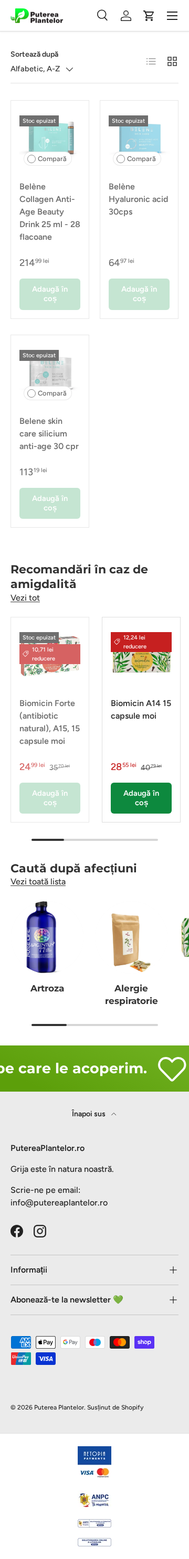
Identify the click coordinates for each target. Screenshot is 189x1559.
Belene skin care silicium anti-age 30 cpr (49, 433)
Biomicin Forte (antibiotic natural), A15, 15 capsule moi (49, 722)
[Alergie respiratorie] (131, 937)
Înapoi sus (89, 1113)
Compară (52, 159)
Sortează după (34, 54)
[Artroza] (47, 937)
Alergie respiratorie (131, 994)
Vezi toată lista (38, 882)
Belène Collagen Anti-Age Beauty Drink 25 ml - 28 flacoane (49, 211)
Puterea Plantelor (59, 1407)
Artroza (47, 988)
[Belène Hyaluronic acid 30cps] (139, 139)
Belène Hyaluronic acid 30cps (138, 199)
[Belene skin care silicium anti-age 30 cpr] (49, 374)
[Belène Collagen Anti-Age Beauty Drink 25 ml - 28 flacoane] (49, 139)
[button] (149, 15)
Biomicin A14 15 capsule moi (141, 709)
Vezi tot (25, 598)
